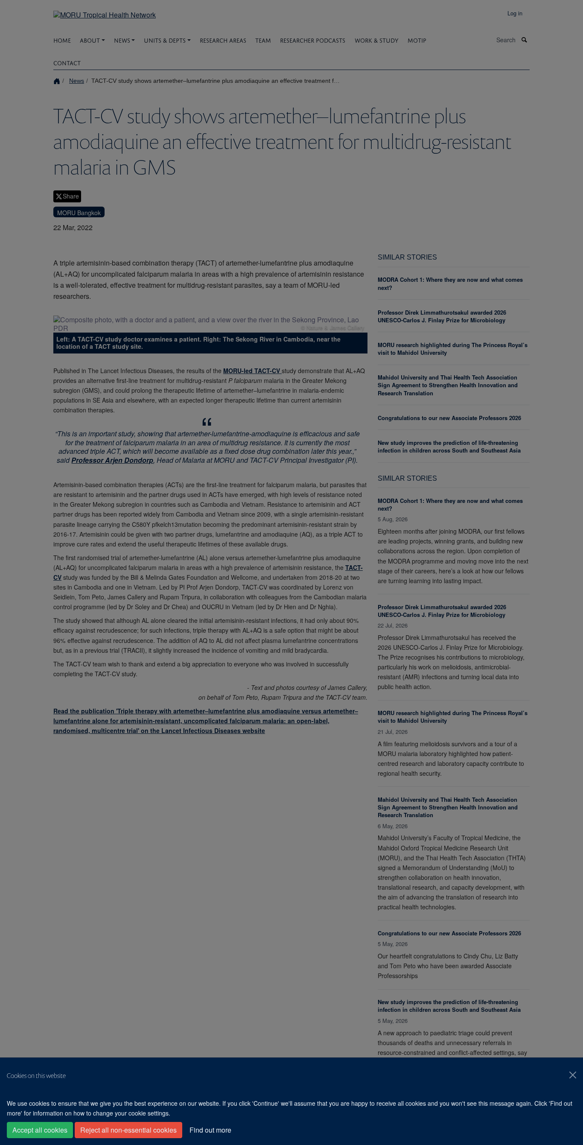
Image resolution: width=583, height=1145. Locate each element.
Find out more (210, 1130)
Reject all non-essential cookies (128, 1130)
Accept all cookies (39, 1130)
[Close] (573, 1075)
